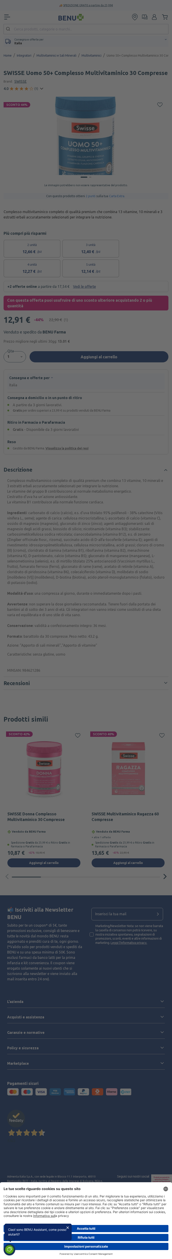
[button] (9, 1249)
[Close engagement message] (67, 1227)
